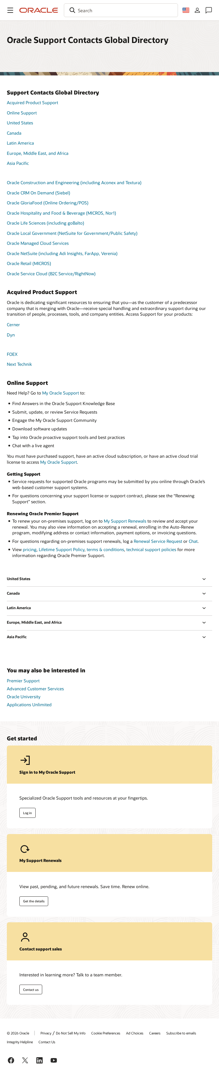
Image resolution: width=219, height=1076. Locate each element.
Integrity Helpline (20, 1042)
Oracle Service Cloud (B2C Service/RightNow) (51, 273)
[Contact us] (208, 10)
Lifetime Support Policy (61, 549)
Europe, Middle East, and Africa (37, 153)
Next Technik (19, 364)
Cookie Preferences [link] (105, 1033)
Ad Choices (134, 1033)
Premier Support (23, 680)
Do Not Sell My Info (71, 1033)
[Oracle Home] (38, 10)
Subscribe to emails (181, 1033)
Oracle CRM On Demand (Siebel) (38, 193)
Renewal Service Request (158, 541)
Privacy (45, 1033)
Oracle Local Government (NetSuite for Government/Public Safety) (72, 233)
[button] (10, 10)
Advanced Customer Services (35, 688)
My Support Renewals (125, 521)
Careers (155, 1033)
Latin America (20, 143)
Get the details (33, 901)
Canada (14, 133)
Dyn (11, 335)
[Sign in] (197, 10)
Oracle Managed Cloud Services (38, 243)
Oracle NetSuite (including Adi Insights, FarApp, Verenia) (62, 253)
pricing (29, 549)
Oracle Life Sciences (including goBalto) (45, 223)
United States (20, 123)
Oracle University (23, 696)
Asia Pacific (18, 163)
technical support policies (151, 549)
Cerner (13, 324)
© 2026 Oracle (18, 1033)
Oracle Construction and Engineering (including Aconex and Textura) (74, 182)
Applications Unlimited (29, 704)
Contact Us (46, 1042)
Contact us (30, 989)
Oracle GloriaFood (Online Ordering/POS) (47, 203)
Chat (193, 541)
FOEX (12, 354)
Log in (27, 813)
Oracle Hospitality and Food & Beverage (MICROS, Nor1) (61, 213)
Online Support (22, 113)
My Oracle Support (60, 393)
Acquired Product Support (32, 102)
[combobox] (121, 10)
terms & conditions (105, 549)
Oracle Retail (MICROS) (29, 263)
